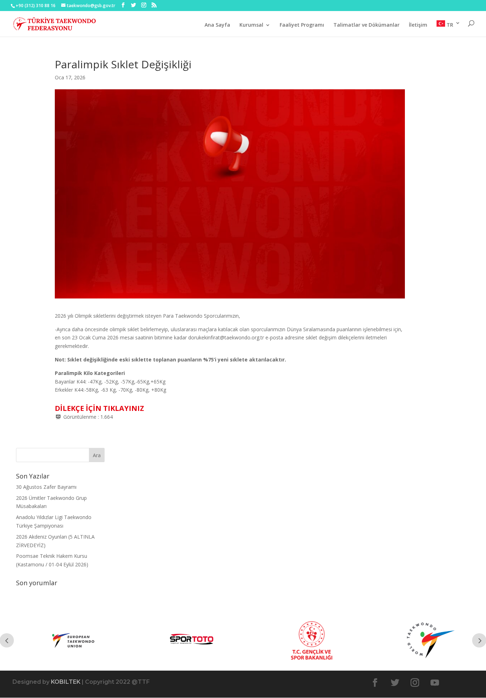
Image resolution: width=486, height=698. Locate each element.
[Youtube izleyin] (434, 682)
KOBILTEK (65, 681)
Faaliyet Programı (302, 25)
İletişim (418, 25)
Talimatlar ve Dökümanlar (366, 25)
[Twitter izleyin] (394, 682)
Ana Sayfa (217, 25)
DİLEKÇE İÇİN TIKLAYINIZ (99, 408)
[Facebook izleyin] (375, 682)
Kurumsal (251, 25)
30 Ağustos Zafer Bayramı (46, 486)
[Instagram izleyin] (414, 682)
